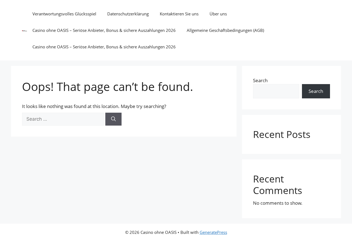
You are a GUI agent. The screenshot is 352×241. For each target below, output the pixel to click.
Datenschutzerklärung (128, 13)
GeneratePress (213, 232)
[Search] (113, 119)
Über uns (218, 13)
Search (260, 80)
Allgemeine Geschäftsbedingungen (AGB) (225, 30)
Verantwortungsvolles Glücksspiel (64, 13)
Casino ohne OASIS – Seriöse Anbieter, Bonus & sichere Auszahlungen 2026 (104, 30)
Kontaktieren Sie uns (179, 13)
